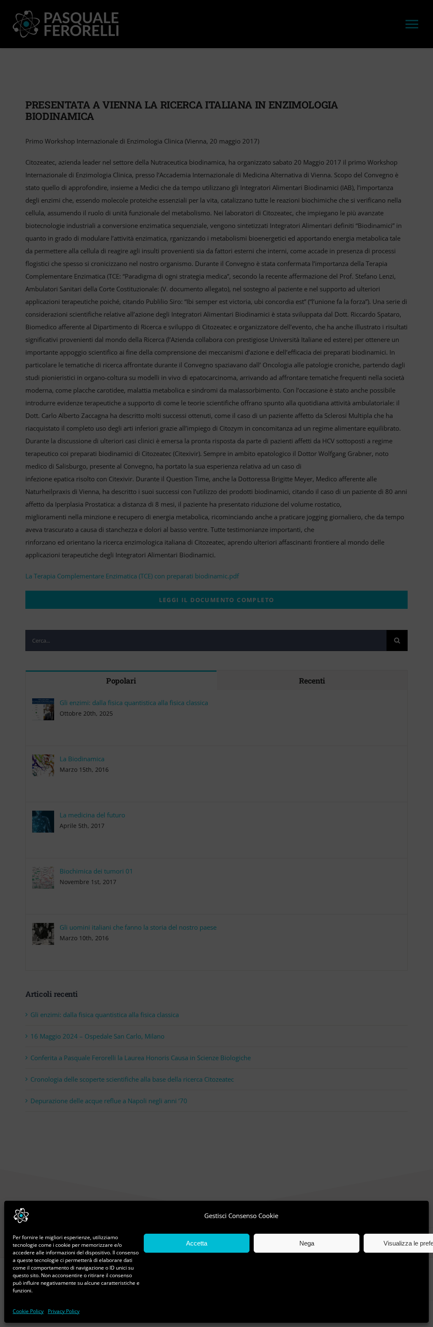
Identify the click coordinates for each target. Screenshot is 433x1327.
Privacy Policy (63, 1311)
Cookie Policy (28, 1311)
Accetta (196, 1243)
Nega (306, 1243)
